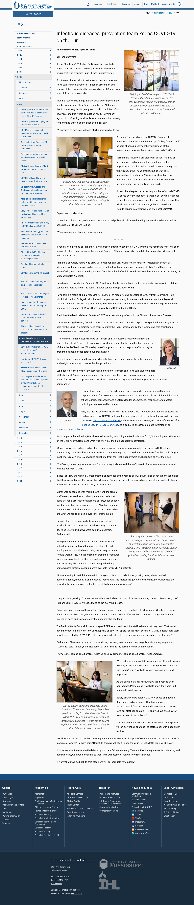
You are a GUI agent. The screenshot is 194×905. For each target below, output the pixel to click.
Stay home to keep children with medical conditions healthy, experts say (35, 214)
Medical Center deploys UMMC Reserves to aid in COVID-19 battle (34, 169)
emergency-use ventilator (70, 429)
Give (146, 4)
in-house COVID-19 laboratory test (99, 424)
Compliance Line (171, 794)
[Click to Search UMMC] (179, 4)
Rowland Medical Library (46, 811)
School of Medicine (43, 828)
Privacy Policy (170, 809)
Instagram (139, 822)
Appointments (168, 4)
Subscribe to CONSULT (142, 807)
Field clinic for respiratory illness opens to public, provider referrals (35, 284)
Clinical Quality (73, 801)
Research (125, 4)
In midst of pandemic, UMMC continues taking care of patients (33, 317)
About (137, 4)
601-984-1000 (74, 890)
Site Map (6, 820)
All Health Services (75, 794)
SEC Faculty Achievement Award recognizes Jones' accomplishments (35, 350)
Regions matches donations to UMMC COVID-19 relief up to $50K (34, 305)
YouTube (138, 818)
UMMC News (137, 803)
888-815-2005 (76, 893)
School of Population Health (47, 835)
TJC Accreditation (172, 812)
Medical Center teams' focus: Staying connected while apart (34, 369)
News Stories (33, 14)
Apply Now (39, 797)
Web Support (169, 816)
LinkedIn (138, 826)
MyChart (155, 4)
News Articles (25, 82)
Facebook (139, 811)
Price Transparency (75, 812)
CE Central (7, 794)
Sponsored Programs (108, 811)
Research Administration (110, 807)
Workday (6, 823)
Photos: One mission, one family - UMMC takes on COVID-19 (35, 224)
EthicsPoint (169, 797)
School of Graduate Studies (47, 818)
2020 (170, 13)
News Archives (23, 38)
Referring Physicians (76, 816)
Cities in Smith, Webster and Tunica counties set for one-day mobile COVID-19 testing (34, 190)
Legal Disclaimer (171, 801)
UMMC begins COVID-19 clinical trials (35, 274)
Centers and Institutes (109, 794)
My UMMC (7, 812)
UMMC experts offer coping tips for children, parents (35, 123)
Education (97, 4)
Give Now (6, 801)
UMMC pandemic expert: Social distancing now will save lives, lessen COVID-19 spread (34, 112)
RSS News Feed (141, 829)
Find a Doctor (73, 805)
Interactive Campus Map (13, 805)
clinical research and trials (107, 420)
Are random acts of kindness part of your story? (33, 245)
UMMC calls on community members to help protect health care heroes (34, 133)
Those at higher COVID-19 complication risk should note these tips (34, 329)
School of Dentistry (43, 815)
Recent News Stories (26, 33)
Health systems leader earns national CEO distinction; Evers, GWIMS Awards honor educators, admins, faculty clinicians (34, 383)
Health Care (112, 4)
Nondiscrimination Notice (175, 805)
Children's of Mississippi (77, 797)
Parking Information (11, 816)
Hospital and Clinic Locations (80, 809)
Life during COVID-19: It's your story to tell (34, 361)
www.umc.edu (56, 884)
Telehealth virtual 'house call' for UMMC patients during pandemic (35, 145)
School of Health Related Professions (45, 823)
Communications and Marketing (141, 795)
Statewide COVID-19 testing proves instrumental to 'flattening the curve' (33, 255)
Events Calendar (139, 800)
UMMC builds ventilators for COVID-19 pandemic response (34, 180)
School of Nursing (42, 831)
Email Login (7, 797)
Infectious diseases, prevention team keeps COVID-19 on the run (35, 340)
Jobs (4, 809)
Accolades (21, 42)
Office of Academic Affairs (46, 807)
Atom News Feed (142, 833)
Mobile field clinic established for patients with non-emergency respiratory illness (35, 202)
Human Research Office (109, 797)
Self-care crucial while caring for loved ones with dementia (35, 295)
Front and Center (24, 46)
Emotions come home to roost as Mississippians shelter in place (34, 157)
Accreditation (41, 794)
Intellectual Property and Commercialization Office (110, 802)
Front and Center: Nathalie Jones (32, 266)
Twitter (138, 815)
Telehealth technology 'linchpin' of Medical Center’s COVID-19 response (34, 234)
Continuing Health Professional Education (48, 802)
